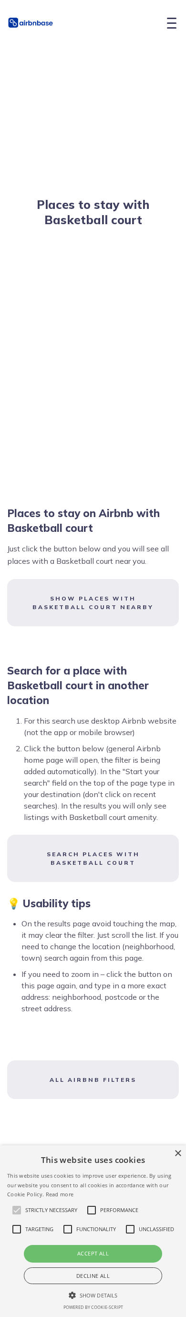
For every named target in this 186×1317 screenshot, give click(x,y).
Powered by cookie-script (93, 1307)
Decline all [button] (93, 1275)
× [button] (177, 1153)
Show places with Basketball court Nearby (93, 603)
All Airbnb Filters (93, 1079)
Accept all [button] (93, 1253)
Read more (60, 1194)
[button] (93, 1295)
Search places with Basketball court (93, 858)
